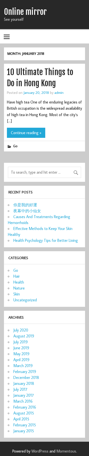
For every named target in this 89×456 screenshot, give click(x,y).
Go (15, 146)
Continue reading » (26, 132)
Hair (16, 276)
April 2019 (21, 359)
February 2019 (24, 371)
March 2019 (23, 365)
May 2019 (21, 353)
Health (18, 282)
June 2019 (21, 347)
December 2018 (26, 377)
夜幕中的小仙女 (27, 210)
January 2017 (23, 395)
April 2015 (21, 418)
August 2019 (23, 335)
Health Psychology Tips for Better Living (45, 240)
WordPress (39, 451)
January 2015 (23, 430)
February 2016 (24, 407)
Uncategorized (25, 299)
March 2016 (23, 401)
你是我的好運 (25, 204)
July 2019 (20, 341)
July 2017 (20, 389)
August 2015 (23, 413)
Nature (19, 288)
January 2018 (23, 383)
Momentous (66, 451)
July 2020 (20, 330)
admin (59, 92)
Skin (16, 293)
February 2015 (24, 424)
